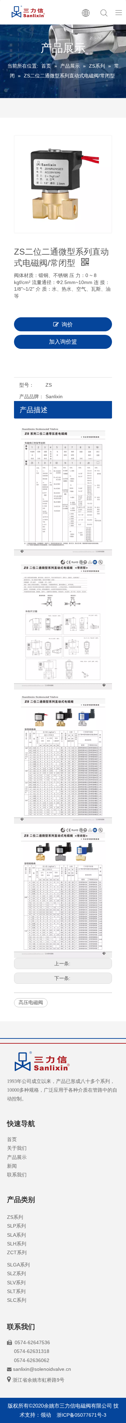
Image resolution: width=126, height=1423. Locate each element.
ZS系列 (15, 1217)
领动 (46, 1415)
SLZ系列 (16, 1273)
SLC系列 (16, 1300)
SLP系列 (16, 1226)
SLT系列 (16, 1291)
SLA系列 (16, 1235)
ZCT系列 (17, 1252)
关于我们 (17, 1148)
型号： (26, 385)
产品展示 (17, 1157)
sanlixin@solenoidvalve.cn (42, 1369)
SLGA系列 (18, 1264)
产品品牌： (31, 396)
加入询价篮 (63, 342)
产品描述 (34, 410)
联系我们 (17, 1174)
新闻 (12, 1166)
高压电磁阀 (31, 1002)
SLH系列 (16, 1243)
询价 (67, 324)
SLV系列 (16, 1282)
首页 (12, 1139)
